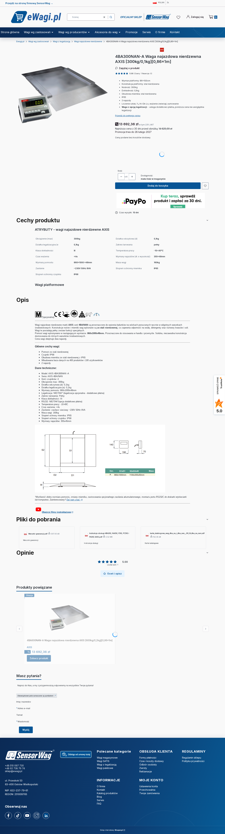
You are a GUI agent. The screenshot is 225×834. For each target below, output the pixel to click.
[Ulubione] (179, 17)
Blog (99, 796)
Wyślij (25, 729)
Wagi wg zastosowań (38, 41)
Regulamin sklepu (191, 757)
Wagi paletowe (105, 768)
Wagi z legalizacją (61, 41)
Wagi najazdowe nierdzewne (88, 41)
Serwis (100, 800)
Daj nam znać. (73, 499)
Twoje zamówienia (149, 793)
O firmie (101, 786)
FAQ (99, 803)
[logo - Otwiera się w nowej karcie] (30, 755)
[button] (111, 17)
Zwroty (143, 768)
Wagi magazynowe (107, 757)
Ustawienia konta (148, 786)
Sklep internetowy (111, 830)
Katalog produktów (107, 793)
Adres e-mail (24, 708)
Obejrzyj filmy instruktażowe (56, 512)
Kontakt (101, 789)
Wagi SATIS (103, 761)
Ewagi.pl (20, 41)
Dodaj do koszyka (158, 185)
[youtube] (27, 815)
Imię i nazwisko (23, 702)
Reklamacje (145, 771)
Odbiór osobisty (148, 764)
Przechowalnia (147, 789)
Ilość (120, 171)
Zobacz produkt (39, 658)
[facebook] (8, 815)
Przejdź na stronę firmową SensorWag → (29, 3)
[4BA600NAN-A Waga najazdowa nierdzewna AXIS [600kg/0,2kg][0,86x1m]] (69, 616)
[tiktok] (17, 815)
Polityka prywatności (193, 761)
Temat (19, 715)
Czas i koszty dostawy (151, 761)
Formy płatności (147, 757)
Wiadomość (23, 721)
